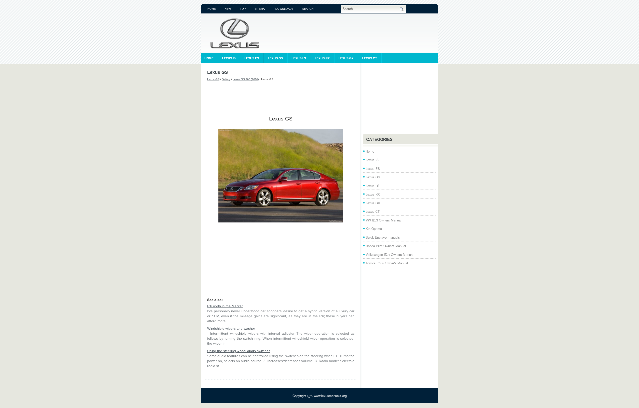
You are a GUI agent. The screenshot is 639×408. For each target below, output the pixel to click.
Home (211, 8)
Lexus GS (275, 58)
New (228, 8)
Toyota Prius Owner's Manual (387, 263)
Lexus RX (322, 58)
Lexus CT (369, 58)
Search (308, 8)
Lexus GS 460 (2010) (246, 79)
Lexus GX (345, 58)
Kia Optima (374, 228)
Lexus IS (229, 58)
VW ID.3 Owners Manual (383, 220)
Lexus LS (299, 58)
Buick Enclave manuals (383, 237)
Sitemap (260, 8)
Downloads (284, 8)
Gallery (226, 79)
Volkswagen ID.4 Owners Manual (389, 254)
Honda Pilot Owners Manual (386, 245)
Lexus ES (251, 58)
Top (243, 8)
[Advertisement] (280, 98)
